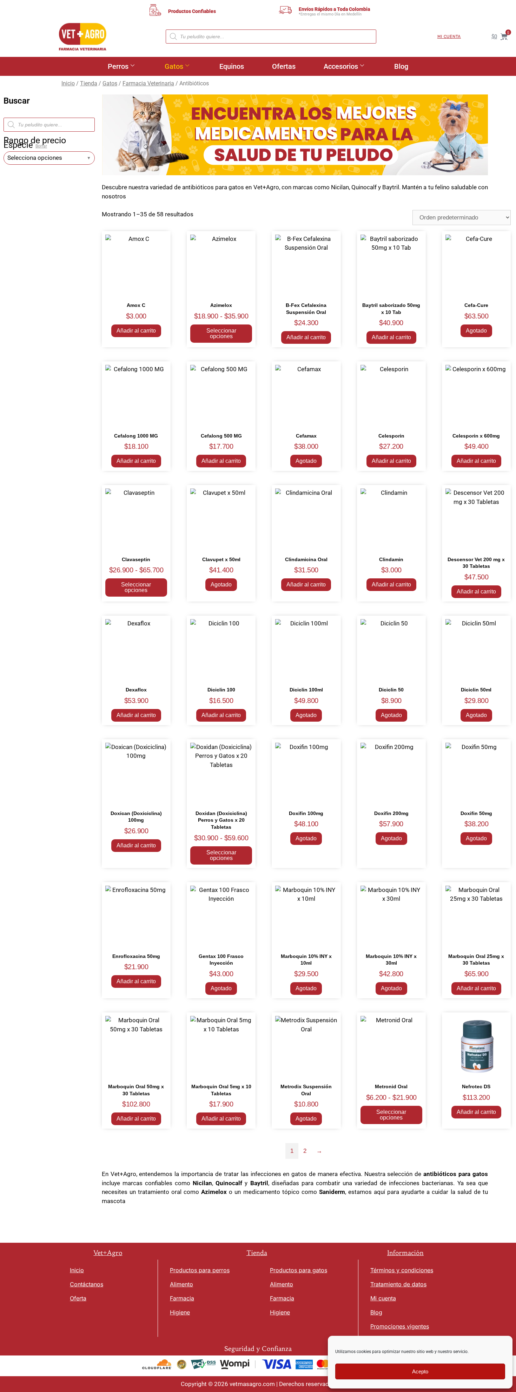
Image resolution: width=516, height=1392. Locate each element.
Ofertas (284, 66)
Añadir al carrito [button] (136, 331)
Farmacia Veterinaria (148, 83)
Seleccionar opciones (221, 333)
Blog (401, 66)
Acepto (420, 1371)
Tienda (88, 83)
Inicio (68, 83)
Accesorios (341, 66)
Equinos (231, 66)
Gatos (174, 66)
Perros (118, 66)
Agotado (476, 331)
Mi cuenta (449, 36)
